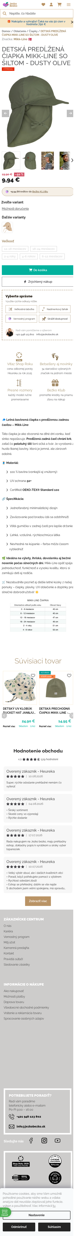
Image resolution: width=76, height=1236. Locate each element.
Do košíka (40, 270)
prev (4, 715)
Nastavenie (37, 1215)
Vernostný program (17, 937)
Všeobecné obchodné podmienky (26, 1007)
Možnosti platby (14, 996)
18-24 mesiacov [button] (43, 249)
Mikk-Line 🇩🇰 (23, 39)
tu (54, 1206)
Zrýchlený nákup (39, 281)
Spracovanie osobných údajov (24, 1018)
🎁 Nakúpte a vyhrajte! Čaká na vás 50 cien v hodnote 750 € (36, 23)
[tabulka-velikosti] (38, 615)
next (72, 715)
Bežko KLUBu (40, 191)
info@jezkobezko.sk (47, 334)
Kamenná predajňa (16, 948)
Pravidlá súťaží (13, 959)
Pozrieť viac (9, 726)
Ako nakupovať (14, 991)
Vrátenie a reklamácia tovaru (23, 1013)
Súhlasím (54, 1227)
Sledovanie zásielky (17, 964)
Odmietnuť (19, 1227)
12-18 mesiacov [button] (15, 249)
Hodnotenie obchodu (38, 751)
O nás (7, 926)
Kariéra (8, 931)
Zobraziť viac (38, 901)
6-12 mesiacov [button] (52, 256)
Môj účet (9, 942)
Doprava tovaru (14, 1002)
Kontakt (9, 953)
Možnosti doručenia (15, 208)
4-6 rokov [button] (29, 256)
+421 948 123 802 (25, 334)
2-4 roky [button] (10, 256)
